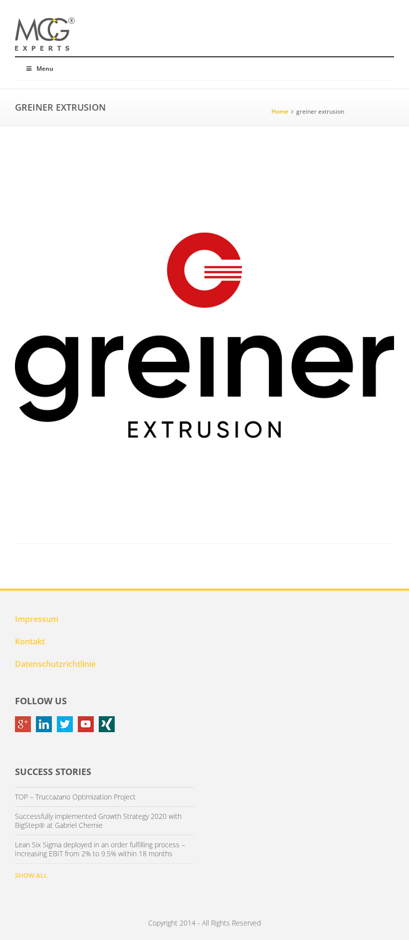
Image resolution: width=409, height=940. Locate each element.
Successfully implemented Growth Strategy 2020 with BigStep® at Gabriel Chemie (98, 821)
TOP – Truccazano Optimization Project (75, 796)
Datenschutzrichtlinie (55, 663)
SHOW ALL (31, 875)
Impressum (36, 619)
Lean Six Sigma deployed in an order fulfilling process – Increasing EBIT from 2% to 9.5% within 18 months (100, 849)
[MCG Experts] (45, 34)
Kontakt (30, 641)
